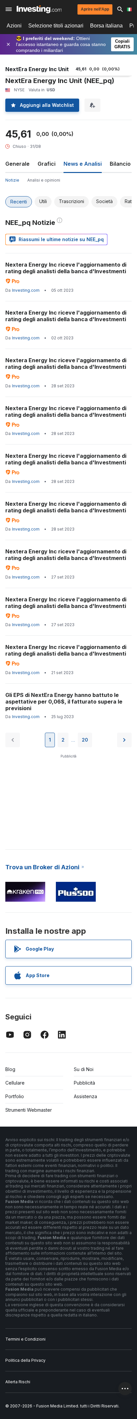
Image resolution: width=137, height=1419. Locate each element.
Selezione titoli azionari (55, 25)
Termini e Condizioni (25, 1339)
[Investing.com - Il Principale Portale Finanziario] (39, 9)
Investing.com (26, 290)
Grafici (47, 163)
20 (85, 740)
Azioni (14, 25)
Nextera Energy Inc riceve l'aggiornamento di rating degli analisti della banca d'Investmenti (65, 268)
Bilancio (120, 163)
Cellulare (15, 1083)
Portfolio (14, 1096)
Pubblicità (84, 1083)
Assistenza (85, 1096)
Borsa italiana (106, 25)
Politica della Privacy (25, 1360)
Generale (17, 163)
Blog (10, 1069)
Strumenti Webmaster (28, 1110)
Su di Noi (83, 1069)
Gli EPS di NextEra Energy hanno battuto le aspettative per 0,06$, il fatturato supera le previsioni (63, 701)
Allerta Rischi (17, 1381)
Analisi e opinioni (43, 180)
